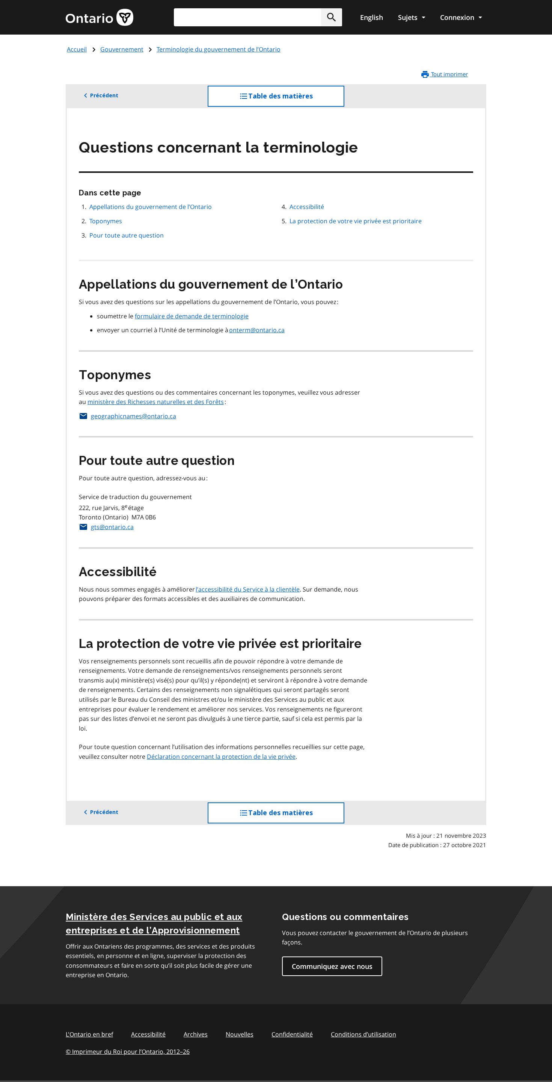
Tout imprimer (449, 74)
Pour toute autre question (127, 235)
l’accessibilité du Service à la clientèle (248, 589)
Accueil (77, 49)
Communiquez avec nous (332, 966)
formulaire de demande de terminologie (192, 316)
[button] (331, 17)
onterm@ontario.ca (257, 330)
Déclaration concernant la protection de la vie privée (221, 756)
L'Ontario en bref (89, 1034)
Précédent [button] (104, 95)
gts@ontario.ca (112, 527)
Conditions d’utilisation (363, 1034)
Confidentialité (292, 1034)
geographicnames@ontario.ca (133, 416)
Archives (196, 1034)
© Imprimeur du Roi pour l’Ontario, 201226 (128, 1051)
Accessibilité (308, 207)
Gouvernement (121, 49)
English (371, 17)
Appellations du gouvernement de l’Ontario (151, 207)
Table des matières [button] (295, 99)
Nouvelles (239, 1034)
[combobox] (258, 17)
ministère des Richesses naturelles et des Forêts (155, 402)
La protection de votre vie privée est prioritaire (356, 221)
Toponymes (106, 221)
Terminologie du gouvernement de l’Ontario (219, 49)
